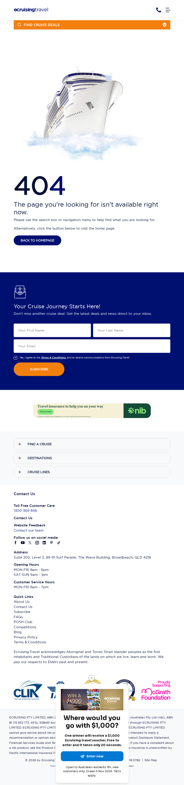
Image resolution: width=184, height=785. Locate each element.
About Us (21, 601)
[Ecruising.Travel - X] (30, 543)
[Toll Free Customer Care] (158, 10)
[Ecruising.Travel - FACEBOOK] (15, 543)
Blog (18, 632)
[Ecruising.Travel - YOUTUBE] (22, 543)
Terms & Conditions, (53, 357)
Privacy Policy (26, 637)
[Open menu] (168, 10)
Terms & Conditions (30, 642)
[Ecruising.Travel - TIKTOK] (58, 543)
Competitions (25, 627)
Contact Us (23, 607)
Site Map (151, 760)
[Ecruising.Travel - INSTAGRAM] (37, 543)
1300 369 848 (25, 510)
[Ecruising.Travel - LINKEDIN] (44, 543)
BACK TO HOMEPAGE (37, 240)
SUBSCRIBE (39, 369)
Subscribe (22, 612)
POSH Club (23, 622)
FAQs (18, 617)
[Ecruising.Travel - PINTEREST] (51, 543)
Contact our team (29, 530)
